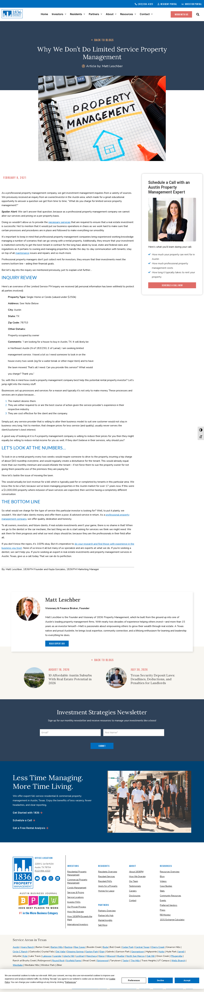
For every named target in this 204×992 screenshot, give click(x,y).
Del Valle (60, 951)
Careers (133, 891)
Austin (16, 947)
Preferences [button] (70, 982)
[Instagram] (50, 878)
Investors (57, 14)
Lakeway (46, 956)
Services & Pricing (75, 892)
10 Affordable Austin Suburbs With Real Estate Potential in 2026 (70, 679)
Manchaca (91, 956)
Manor (101, 956)
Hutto (161, 951)
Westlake (18, 965)
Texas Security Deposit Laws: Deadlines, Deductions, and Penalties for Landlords (153, 679)
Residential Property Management (77, 873)
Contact (145, 14)
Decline (160, 980)
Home (44, 14)
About (109, 14)
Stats (162, 891)
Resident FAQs (105, 881)
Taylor (125, 960)
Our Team (133, 881)
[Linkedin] (57, 878)
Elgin (102, 951)
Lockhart (80, 956)
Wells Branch (178, 960)
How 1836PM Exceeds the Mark (79, 918)
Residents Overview (107, 871)
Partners (94, 14)
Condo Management (76, 887)
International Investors (77, 924)
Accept (187, 980)
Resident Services (106, 876)
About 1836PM (136, 871)
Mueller (121, 956)
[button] (197, 14)
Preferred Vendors (168, 905)
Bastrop (69, 947)
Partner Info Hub (105, 915)
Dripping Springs (75, 951)
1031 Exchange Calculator (172, 919)
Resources (126, 14)
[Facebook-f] (44, 878)
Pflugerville (176, 956)
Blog (162, 876)
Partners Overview (107, 910)
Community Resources (170, 895)
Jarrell (181, 951)
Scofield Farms (73, 960)
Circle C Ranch (20, 951)
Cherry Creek (157, 947)
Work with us (181, 14)
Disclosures (134, 895)
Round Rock (58, 960)
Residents (76, 14)
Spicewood (102, 960)
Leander (57, 956)
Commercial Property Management (77, 881)
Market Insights (105, 920)
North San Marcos (135, 956)
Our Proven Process (76, 907)
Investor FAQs (73, 902)
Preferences (134, 980)
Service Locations (75, 897)
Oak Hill (150, 956)
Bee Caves (79, 947)
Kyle (25, 956)
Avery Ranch (27, 947)
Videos (163, 881)
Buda (105, 947)
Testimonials (135, 886)
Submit (102, 745)
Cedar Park (127, 947)
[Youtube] (37, 878)
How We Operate (75, 911)
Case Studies (166, 886)
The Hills (135, 960)
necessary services (59, 222)
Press (162, 910)
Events (163, 900)
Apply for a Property (107, 886)
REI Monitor (165, 915)
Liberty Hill (68, 956)
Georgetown (137, 951)
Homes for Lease (106, 891)
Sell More (102, 925)
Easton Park (92, 951)
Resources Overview (169, 871)
